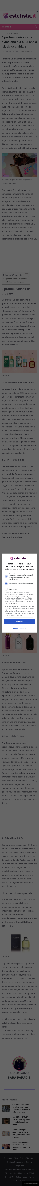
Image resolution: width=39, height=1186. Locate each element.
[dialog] (19, 593)
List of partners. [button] (13, 603)
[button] (19, 589)
